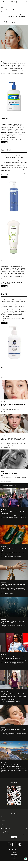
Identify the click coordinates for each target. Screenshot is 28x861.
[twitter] (11, 22)
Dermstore (4, 320)
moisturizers (4, 68)
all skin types (11, 127)
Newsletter (14, 854)
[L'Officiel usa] (14, 2)
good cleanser (22, 61)
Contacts (14, 852)
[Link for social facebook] (12, 849)
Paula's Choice (7, 174)
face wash (10, 124)
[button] (26, 795)
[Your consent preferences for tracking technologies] (25, 859)
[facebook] (4, 22)
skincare (3, 369)
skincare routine (8, 61)
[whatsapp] (13, 22)
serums (11, 68)
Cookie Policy (14, 858)
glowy (2, 279)
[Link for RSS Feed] (18, 849)
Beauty (3, 7)
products (15, 369)
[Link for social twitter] (9, 849)
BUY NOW (4, 142)
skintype (9, 369)
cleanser (21, 369)
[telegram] (15, 22)
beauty (3, 371)
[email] (2, 22)
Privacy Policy (21, 834)
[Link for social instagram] (15, 849)
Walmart (22, 139)
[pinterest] (6, 22)
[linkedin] (8, 22)
